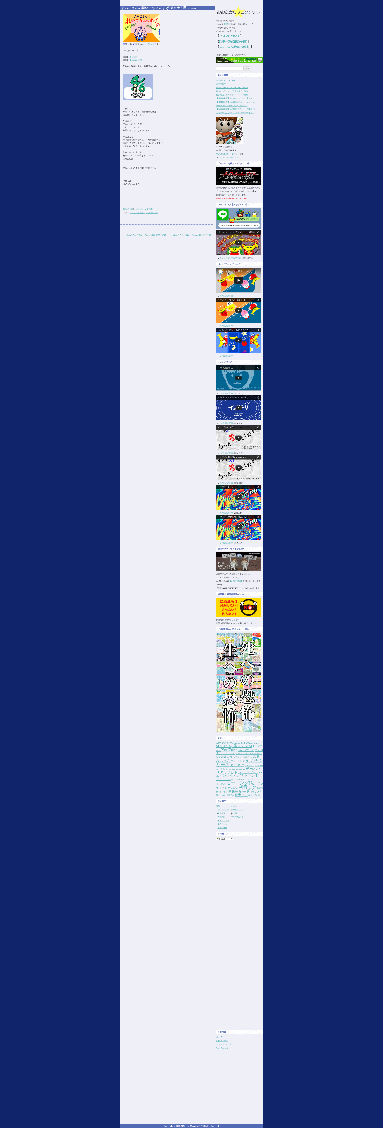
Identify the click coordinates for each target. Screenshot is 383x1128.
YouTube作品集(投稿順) (234, 47)
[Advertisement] (240, 887)
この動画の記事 (226, 296)
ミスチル (221, 783)
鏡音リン (241, 795)
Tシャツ (257, 746)
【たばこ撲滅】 (236, 581)
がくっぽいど (246, 750)
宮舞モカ (234, 791)
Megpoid (235, 743)
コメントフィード (224, 1044)
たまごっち (228, 756)
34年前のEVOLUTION (225, 80)
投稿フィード (222, 1041)
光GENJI (233, 787)
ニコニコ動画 (242, 769)
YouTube (229, 749)
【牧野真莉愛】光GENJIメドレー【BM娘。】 (236, 109)
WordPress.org (222, 1048)
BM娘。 (235, 813)
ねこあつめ (248, 757)
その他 (234, 806)
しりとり (240, 753)
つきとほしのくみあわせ (227, 154)
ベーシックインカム (241, 779)
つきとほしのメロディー (228, 157)
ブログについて (229, 35)
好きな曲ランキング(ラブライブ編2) (232, 91)
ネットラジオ (148, 44)
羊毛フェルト (238, 817)
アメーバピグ (238, 761)
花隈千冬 (230, 795)
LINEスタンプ (238, 810)
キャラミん (249, 766)
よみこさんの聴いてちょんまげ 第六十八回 (144, 235)
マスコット (256, 779)
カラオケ (237, 765)
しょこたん (228, 753)
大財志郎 (149, 209)
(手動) (243, 41)
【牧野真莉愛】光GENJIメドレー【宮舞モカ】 (236, 98)
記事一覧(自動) (229, 41)
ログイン (220, 1037)
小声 (244, 792)
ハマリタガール (248, 772)
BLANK (133, 57)
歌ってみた (221, 795)
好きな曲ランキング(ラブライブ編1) (232, 95)
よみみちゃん (152, 213)
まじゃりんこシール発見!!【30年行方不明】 (235, 113)
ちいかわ (240, 757)
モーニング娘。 (241, 783)
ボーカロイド (223, 820)
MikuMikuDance (250, 743)
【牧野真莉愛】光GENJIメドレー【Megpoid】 (236, 102)
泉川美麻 (221, 813)
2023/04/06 (128, 209)
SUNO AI (222, 746)
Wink (218, 750)
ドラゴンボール (224, 769)
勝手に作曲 (222, 828)
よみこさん (139, 209)
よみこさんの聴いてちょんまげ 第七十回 (193, 235)
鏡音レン (252, 795)
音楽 (226, 24)
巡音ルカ (255, 791)
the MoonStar (223, 810)
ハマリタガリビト (137, 213)
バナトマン (246, 775)
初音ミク (248, 787)
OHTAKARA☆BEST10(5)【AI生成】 (231, 105)
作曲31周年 (221, 84)
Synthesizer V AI (240, 746)
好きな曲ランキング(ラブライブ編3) (232, 87)
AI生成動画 (222, 743)
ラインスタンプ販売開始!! (230, 258)
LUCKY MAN (136, 60)
